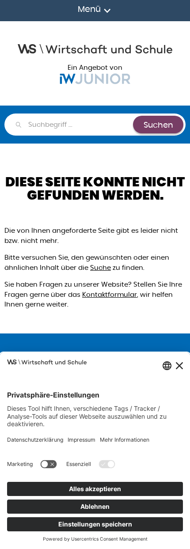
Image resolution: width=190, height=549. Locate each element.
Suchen (158, 124)
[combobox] (80, 124)
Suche (100, 267)
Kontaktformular (109, 294)
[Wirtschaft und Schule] (95, 47)
